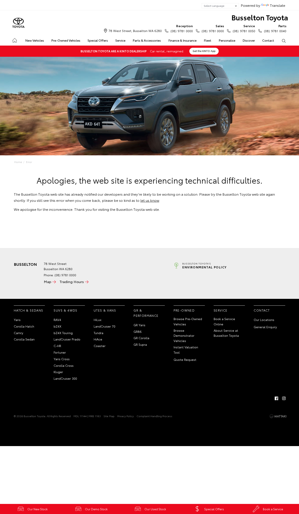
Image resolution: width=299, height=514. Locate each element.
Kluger (58, 372)
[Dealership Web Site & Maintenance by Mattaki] (278, 416)
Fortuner (60, 352)
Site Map (109, 416)
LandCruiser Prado (67, 339)
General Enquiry (265, 327)
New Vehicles (34, 40)
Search (284, 40)
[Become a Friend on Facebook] (276, 398)
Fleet (207, 40)
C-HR (57, 346)
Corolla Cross (64, 365)
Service (120, 40)
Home (14, 39)
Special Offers (98, 40)
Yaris (17, 319)
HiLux (97, 319)
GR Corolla (141, 338)
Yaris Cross (62, 359)
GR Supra (140, 344)
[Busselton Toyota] (18, 23)
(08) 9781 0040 (275, 28)
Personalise (227, 40)
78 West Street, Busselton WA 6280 (135, 30)
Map (47, 281)
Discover (249, 40)
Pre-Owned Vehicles (65, 40)
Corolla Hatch (24, 326)
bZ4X (57, 326)
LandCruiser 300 (65, 378)
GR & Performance (146, 313)
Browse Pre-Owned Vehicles (188, 321)
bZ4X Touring (63, 333)
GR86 (138, 331)
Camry (18, 333)
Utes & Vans (105, 310)
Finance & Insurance (182, 40)
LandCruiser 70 (104, 326)
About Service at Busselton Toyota (226, 333)
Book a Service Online (224, 321)
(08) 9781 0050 (244, 28)
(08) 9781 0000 (182, 28)
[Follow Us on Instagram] (283, 398)
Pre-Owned (184, 310)
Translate (277, 5)
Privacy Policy (125, 416)
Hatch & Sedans (28, 310)
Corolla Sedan (24, 339)
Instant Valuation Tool (186, 349)
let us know (149, 200)
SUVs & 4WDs (65, 310)
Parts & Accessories (147, 40)
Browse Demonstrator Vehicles (184, 335)
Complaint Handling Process (154, 416)
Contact (268, 40)
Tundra (98, 333)
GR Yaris (139, 325)
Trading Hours (72, 281)
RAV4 (57, 319)
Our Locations (264, 319)
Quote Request (185, 359)
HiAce (98, 339)
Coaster (100, 346)
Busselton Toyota (259, 17)
